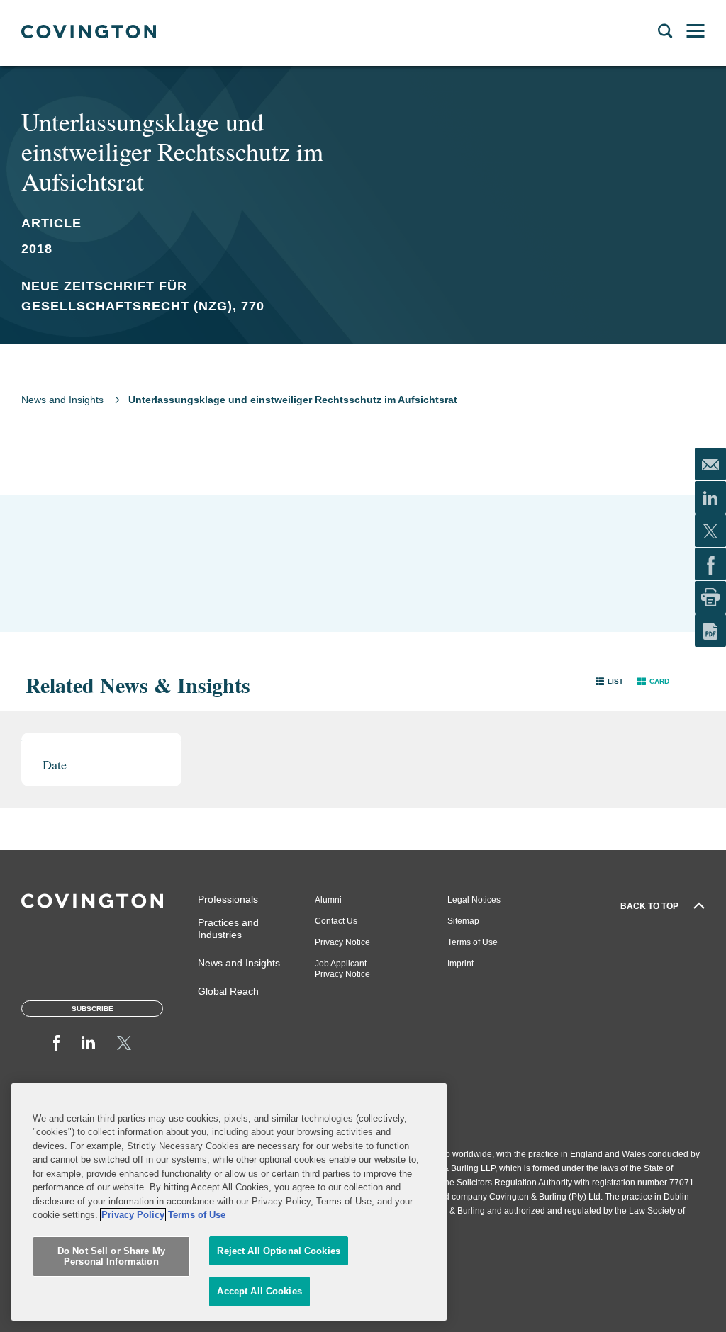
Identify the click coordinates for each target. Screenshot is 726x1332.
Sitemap (463, 921)
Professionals (228, 899)
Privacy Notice (342, 942)
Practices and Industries (228, 928)
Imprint (460, 964)
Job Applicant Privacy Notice (342, 969)
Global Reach (228, 991)
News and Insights (62, 399)
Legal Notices (474, 900)
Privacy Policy (132, 1214)
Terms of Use (472, 942)
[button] (609, 681)
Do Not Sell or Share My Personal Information (111, 1257)
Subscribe (92, 1008)
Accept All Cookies (259, 1291)
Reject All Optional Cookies (278, 1251)
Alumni (328, 900)
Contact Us (336, 921)
